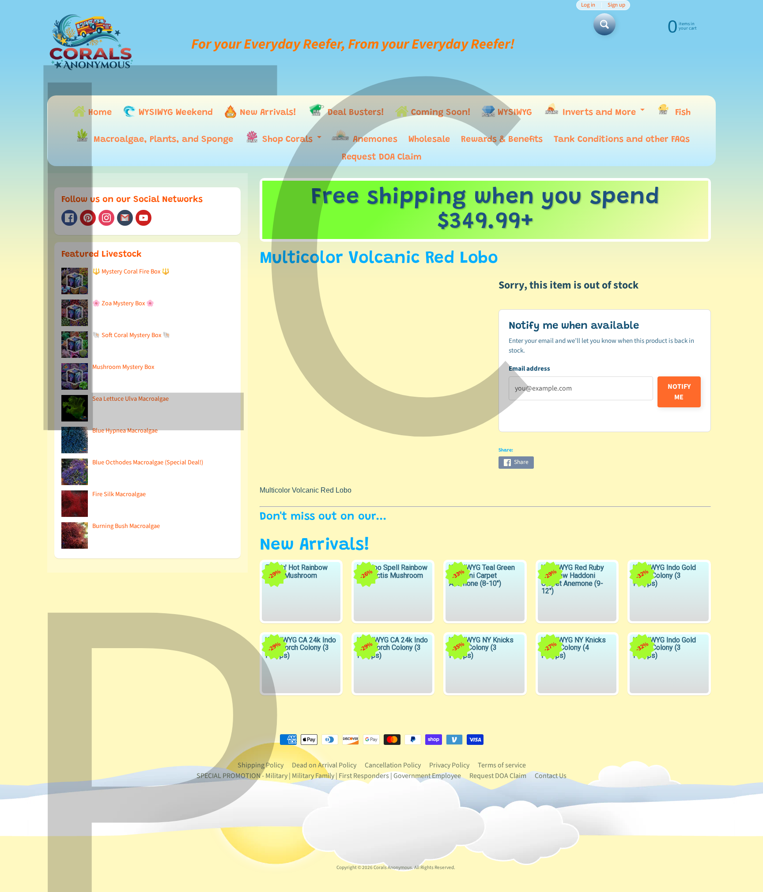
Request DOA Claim (382, 157)
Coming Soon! (439, 112)
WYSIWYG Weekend (174, 112)
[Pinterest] (88, 218)
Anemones (373, 139)
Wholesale (429, 139)
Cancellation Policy (393, 765)
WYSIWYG (513, 112)
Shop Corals (292, 141)
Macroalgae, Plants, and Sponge (162, 139)
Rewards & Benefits (502, 139)
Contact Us (551, 776)
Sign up (616, 5)
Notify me (679, 392)
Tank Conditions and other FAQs (622, 139)
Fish (681, 112)
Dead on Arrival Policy (324, 765)
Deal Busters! (354, 112)
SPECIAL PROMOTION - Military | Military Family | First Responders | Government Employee (328, 776)
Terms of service (502, 765)
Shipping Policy (260, 765)
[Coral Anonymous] (125, 218)
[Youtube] (143, 218)
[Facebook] (69, 218)
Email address (529, 368)
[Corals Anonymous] (91, 44)
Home (99, 112)
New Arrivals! (266, 112)
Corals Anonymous (393, 867)
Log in (588, 5)
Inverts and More (603, 114)
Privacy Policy (449, 765)
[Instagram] (106, 218)
